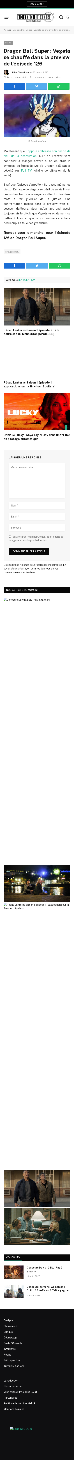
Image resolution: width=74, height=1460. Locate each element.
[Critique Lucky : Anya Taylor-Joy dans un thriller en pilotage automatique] (37, 411)
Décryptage (10, 1337)
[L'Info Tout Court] (35, 17)
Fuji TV (26, 170)
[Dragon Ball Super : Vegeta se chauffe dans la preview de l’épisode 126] (37, 115)
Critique (8, 1331)
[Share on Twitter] (36, 86)
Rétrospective (12, 1360)
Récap (7, 1354)
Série (8, 43)
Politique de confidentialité (19, 1403)
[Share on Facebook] (14, 86)
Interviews (10, 1349)
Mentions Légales (14, 1409)
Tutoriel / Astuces (14, 1366)
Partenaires (10, 1397)
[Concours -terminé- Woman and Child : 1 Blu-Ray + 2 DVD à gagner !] (14, 1291)
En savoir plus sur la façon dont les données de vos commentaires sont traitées (35, 568)
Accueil (7, 30)
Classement (10, 1326)
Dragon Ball (12, 251)
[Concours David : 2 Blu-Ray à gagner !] (14, 1272)
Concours (13, 1257)
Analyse (8, 1320)
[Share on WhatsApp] (59, 86)
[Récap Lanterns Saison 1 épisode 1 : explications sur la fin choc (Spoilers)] (37, 359)
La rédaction (11, 1380)
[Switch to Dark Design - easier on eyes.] (68, 17)
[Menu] (6, 17)
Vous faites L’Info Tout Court (20, 1392)
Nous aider (37, 4)
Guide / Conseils (13, 1343)
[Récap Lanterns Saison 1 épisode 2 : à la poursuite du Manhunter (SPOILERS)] (37, 306)
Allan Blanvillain (20, 72)
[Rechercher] (61, 17)
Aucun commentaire (17, 77)
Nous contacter (13, 1386)
